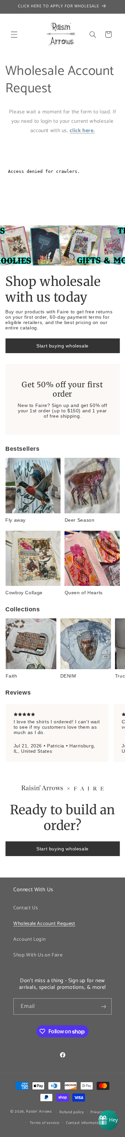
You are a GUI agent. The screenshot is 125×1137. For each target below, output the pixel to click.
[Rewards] (108, 1120)
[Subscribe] (103, 1006)
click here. (82, 130)
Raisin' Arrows (39, 1112)
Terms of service (45, 1123)
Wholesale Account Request (44, 924)
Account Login (29, 939)
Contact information (84, 1123)
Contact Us (25, 908)
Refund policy (71, 1112)
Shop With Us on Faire (37, 955)
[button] (14, 34)
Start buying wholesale (62, 345)
